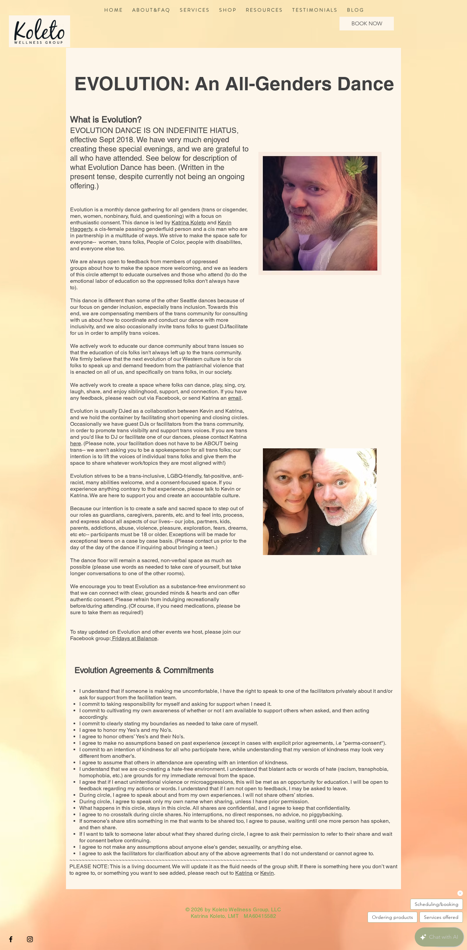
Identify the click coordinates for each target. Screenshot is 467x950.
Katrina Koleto (189, 222)
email (234, 398)
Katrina (244, 873)
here (75, 443)
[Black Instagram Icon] (30, 939)
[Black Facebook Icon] (11, 939)
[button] (194, 9)
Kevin (267, 873)
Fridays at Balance (134, 638)
